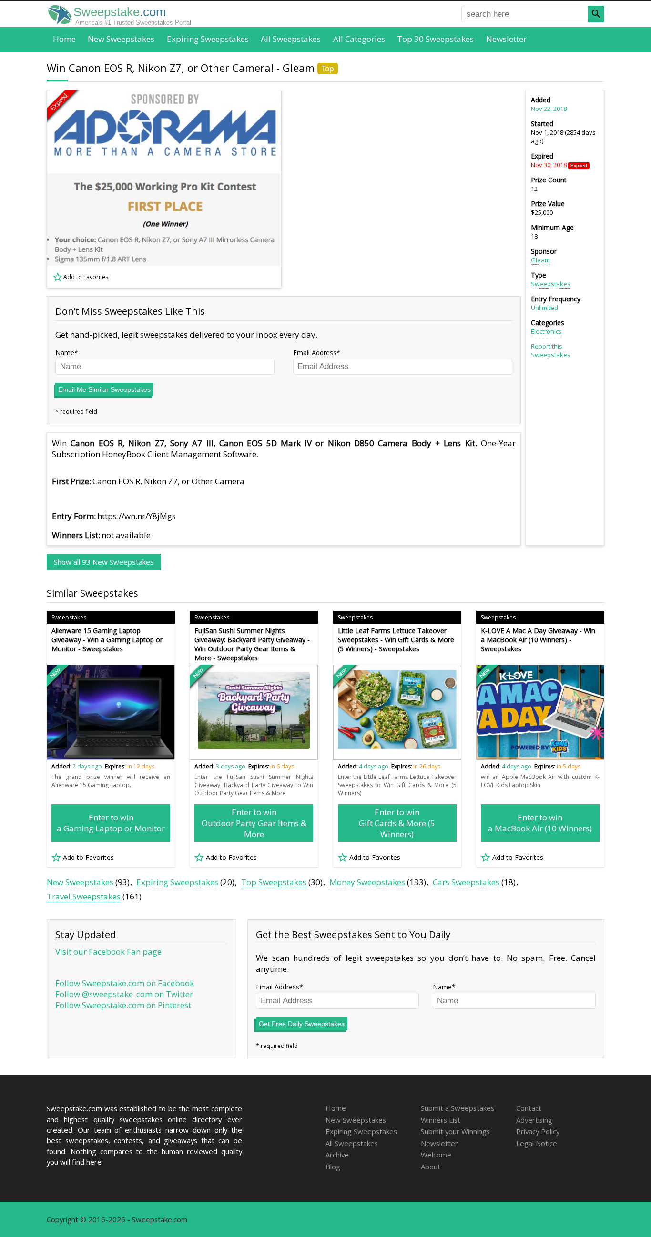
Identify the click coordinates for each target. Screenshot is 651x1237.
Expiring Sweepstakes (208, 38)
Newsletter (506, 38)
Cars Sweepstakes (466, 882)
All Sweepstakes (291, 38)
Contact (528, 1108)
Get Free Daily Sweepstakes (302, 1024)
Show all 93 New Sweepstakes (104, 562)
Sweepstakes (550, 283)
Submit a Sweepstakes (457, 1108)
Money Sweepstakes (367, 882)
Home (64, 38)
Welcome (436, 1154)
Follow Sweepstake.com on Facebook (124, 983)
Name (64, 352)
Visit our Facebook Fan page (108, 951)
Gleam (540, 260)
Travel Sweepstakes (84, 896)
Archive (337, 1154)
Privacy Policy (537, 1131)
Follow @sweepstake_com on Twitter (124, 993)
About (430, 1166)
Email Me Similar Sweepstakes (104, 389)
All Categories (359, 38)
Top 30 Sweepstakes (435, 38)
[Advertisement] (407, 189)
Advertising (534, 1120)
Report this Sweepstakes (550, 350)
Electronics (546, 331)
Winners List (440, 1120)
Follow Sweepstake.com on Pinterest (123, 1004)
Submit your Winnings (455, 1131)
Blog (333, 1166)
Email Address (314, 352)
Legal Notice (536, 1143)
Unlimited (544, 307)
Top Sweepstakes (273, 882)
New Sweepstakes (121, 38)
